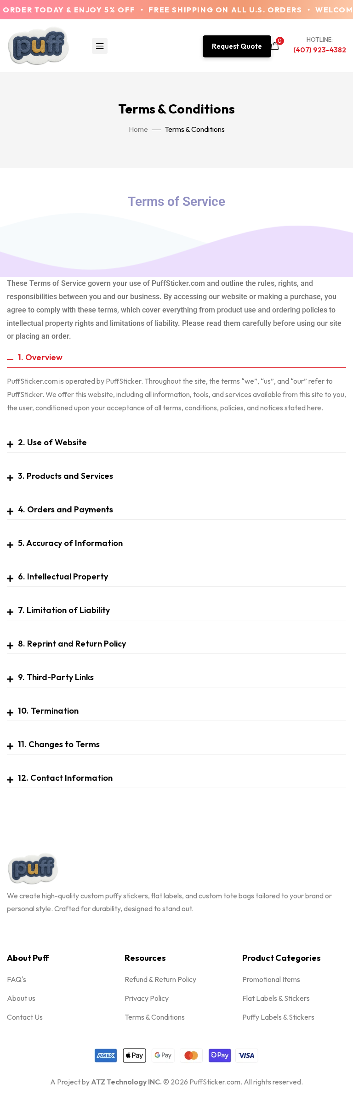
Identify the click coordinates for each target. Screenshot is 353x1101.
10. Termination (48, 710)
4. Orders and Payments (65, 509)
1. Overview (40, 357)
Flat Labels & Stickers (276, 998)
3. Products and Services (65, 476)
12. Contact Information (65, 777)
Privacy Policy (147, 998)
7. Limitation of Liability (64, 610)
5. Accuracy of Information (70, 543)
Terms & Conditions (155, 1017)
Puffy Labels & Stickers (278, 1017)
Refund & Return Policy (160, 979)
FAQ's (16, 979)
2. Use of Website (52, 442)
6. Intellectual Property (63, 576)
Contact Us (25, 1017)
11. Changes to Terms (59, 744)
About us (21, 998)
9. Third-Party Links (56, 677)
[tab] (176, 358)
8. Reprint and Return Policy (72, 643)
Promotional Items (271, 979)
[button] (237, 46)
